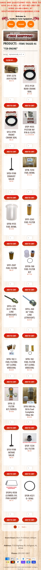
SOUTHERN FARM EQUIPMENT (23, 567)
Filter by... (10, 60)
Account (21, 24)
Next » (24, 527)
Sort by (5, 54)
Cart (30, 24)
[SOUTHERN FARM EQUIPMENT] (20, 18)
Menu (11, 24)
